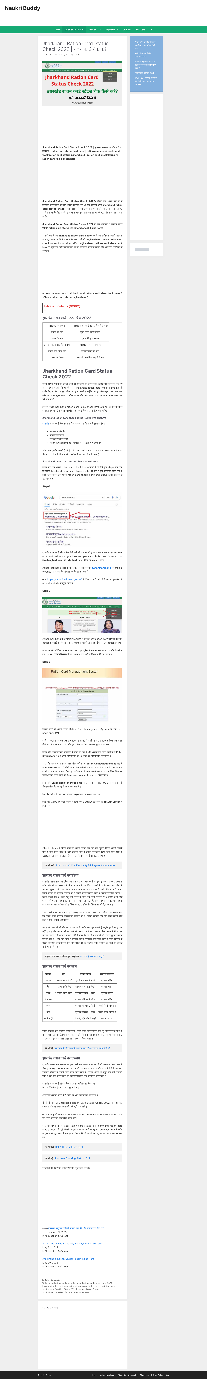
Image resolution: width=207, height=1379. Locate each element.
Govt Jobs (127, 30)
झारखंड (45, 423)
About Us (122, 1375)
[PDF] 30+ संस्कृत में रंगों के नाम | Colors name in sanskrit (146, 81)
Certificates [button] (93, 30)
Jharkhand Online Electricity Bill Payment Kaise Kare (85, 865)
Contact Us (133, 1375)
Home (57, 30)
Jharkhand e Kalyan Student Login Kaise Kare (68, 1258)
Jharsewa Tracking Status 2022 (72, 1158)
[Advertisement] (158, 15)
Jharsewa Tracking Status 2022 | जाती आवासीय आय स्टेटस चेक (72, 1289)
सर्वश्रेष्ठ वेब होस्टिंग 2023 (145, 73)
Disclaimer (144, 1375)
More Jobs (140, 30)
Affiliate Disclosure (108, 1375)
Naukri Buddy (22, 8)
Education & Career (54, 1280)
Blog (167, 1375)
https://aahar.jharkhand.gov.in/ (64, 579)
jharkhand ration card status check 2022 (92, 1283)
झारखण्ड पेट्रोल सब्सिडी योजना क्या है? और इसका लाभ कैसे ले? (82, 1048)
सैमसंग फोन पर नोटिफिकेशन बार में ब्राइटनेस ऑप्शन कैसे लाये (145, 45)
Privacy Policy (157, 1375)
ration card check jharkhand (102, 1286)
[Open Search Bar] (151, 29)
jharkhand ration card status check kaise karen (64, 1286)
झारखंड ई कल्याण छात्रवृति (92, 956)
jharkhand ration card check (58, 1283)
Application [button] (110, 30)
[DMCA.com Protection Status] (142, 250)
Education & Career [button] (73, 30)
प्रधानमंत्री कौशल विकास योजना (69, 1146)
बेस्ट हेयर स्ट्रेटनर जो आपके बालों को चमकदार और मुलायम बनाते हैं (145, 64)
